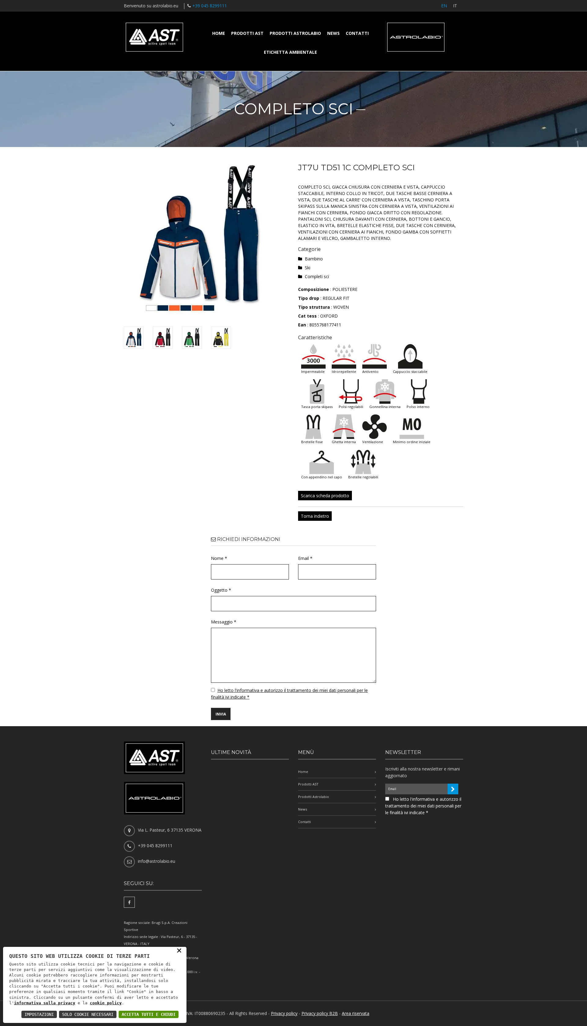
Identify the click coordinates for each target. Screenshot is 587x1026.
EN (444, 6)
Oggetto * (221, 590)
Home (218, 33)
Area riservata (355, 1013)
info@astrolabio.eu (156, 861)
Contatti (357, 33)
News (333, 33)
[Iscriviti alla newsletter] (453, 789)
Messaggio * (223, 622)
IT (455, 6)
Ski (307, 267)
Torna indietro (315, 516)
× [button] (179, 950)
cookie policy (106, 1003)
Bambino (314, 259)
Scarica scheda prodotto (325, 495)
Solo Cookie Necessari (87, 1014)
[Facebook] (129, 902)
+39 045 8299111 (209, 6)
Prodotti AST (247, 33)
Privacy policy (284, 1013)
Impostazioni (39, 1014)
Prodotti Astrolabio (295, 33)
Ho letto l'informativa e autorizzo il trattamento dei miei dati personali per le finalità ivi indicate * (423, 805)
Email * (305, 558)
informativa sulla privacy (44, 1003)
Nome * (219, 558)
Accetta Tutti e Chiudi (148, 1014)
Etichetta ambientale (290, 52)
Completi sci (317, 276)
